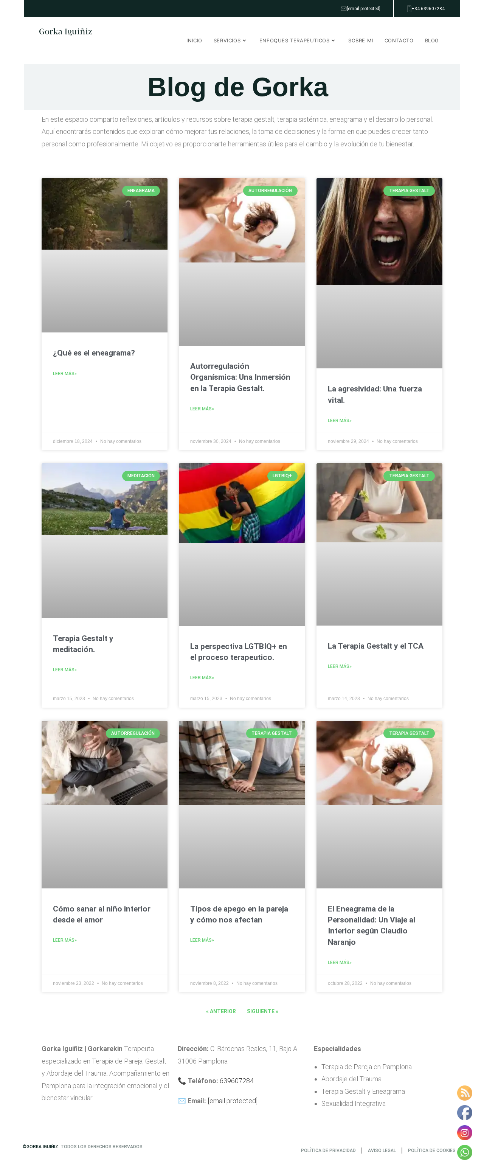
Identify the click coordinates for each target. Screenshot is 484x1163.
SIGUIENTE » (262, 1011)
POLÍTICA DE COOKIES (432, 1150)
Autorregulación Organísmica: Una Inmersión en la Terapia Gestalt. (240, 377)
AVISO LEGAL (382, 1150)
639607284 (237, 1081)
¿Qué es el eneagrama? (94, 352)
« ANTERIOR (221, 1011)
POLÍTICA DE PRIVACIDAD (328, 1150)
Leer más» (65, 373)
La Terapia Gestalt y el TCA (376, 646)
